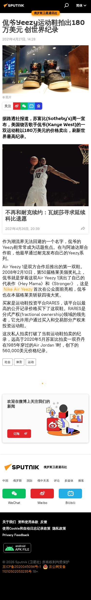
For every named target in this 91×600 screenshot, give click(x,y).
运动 (31, 362)
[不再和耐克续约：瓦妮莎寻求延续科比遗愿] (45, 175)
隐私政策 (59, 528)
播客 (81, 480)
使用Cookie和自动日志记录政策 (26, 528)
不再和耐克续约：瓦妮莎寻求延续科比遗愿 (45, 215)
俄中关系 (43, 480)
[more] (83, 228)
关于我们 (9, 522)
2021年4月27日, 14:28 (18, 39)
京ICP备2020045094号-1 (21, 566)
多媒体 (69, 480)
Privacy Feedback (15, 535)
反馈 (43, 522)
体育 (19, 362)
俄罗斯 (17, 480)
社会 (7, 362)
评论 (57, 480)
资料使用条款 (28, 522)
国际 (30, 480)
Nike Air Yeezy (18, 289)
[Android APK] (17, 548)
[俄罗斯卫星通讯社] (14, 7)
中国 (5, 480)
